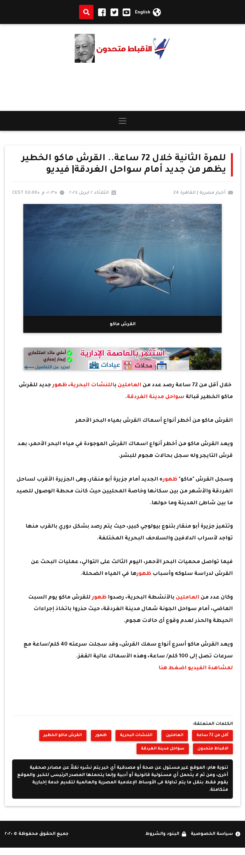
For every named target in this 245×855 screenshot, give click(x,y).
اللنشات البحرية (92, 385)
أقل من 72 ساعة (212, 735)
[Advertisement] (122, 87)
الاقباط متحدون (212, 749)
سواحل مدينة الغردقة (156, 397)
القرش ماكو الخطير (62, 735)
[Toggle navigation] (122, 121)
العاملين (130, 385)
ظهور (60, 385)
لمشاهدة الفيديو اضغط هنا (196, 668)
